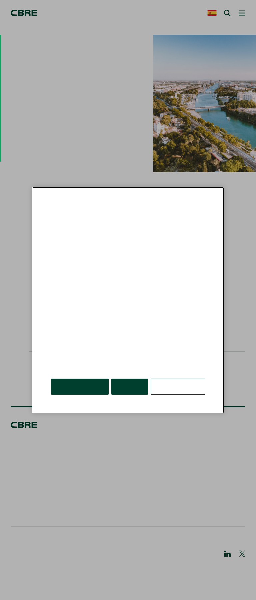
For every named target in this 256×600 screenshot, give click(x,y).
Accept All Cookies (79, 386)
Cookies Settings (178, 386)
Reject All (130, 386)
